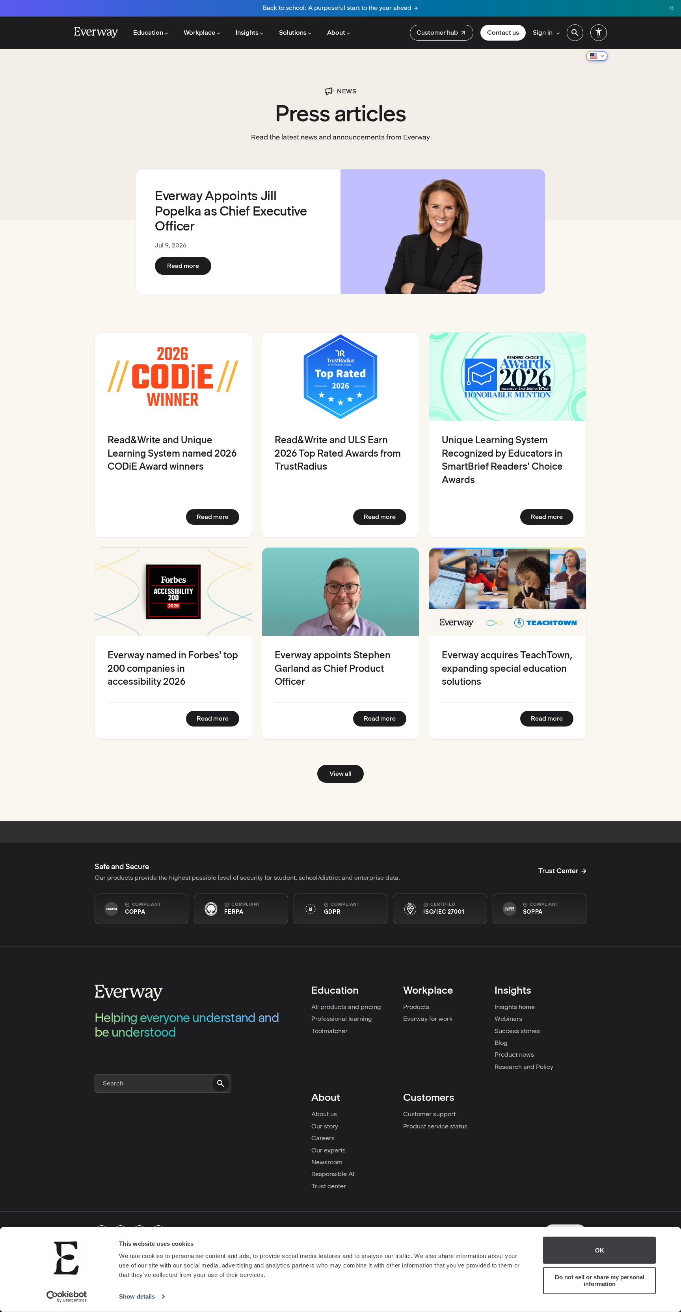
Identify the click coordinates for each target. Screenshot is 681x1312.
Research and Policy (524, 1066)
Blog (501, 1042)
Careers (323, 1138)
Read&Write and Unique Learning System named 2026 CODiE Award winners (172, 453)
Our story (324, 1126)
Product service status (435, 1126)
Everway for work (427, 1018)
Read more (189, 265)
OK (599, 1250)
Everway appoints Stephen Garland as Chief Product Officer (333, 668)
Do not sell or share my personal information (599, 1280)
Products (416, 1007)
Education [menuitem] (148, 32)
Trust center (328, 1186)
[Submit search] (220, 1083)
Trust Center (558, 871)
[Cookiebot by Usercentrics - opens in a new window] (66, 1297)
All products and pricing (346, 1007)
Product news (514, 1054)
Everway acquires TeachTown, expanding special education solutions (507, 668)
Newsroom (326, 1162)
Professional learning (341, 1018)
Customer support (429, 1114)
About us (324, 1114)
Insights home (515, 1007)
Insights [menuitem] (247, 32)
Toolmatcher (329, 1031)
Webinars (508, 1018)
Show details (137, 1296)
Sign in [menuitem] (543, 32)
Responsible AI (332, 1174)
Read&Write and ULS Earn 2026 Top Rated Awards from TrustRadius (338, 453)
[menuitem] (441, 33)
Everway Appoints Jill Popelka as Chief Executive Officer (231, 211)
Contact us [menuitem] (503, 32)
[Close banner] (671, 8)
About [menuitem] (336, 32)
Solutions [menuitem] (293, 32)
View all (340, 773)
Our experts (328, 1150)
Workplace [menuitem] (199, 32)
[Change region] (597, 56)
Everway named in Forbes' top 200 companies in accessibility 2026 (173, 668)
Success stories (517, 1031)
